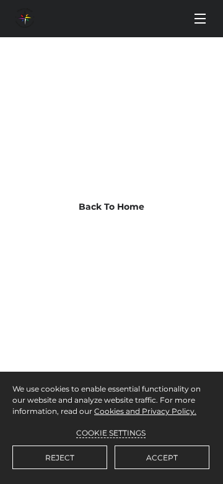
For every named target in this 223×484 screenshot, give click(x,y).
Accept (162, 457)
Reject (59, 457)
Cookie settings (111, 432)
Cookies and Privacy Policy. (145, 411)
